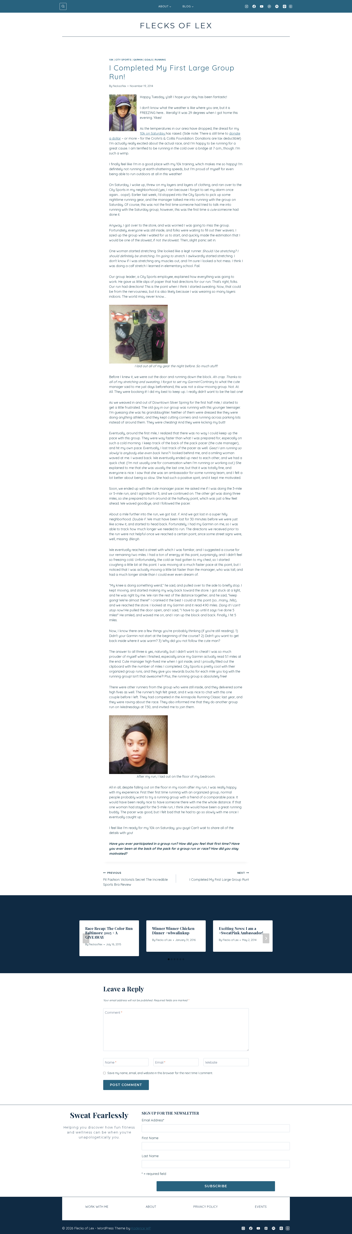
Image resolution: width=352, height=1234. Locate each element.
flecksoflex (119, 86)
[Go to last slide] (86, 938)
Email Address (153, 1120)
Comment (113, 1012)
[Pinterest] (269, 6)
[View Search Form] (63, 6)
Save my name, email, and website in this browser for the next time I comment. (160, 1073)
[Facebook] (254, 6)
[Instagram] (246, 6)
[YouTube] (261, 6)
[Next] (266, 938)
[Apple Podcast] (284, 6)
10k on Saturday (153, 133)
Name (110, 1062)
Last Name (150, 1156)
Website (211, 1062)
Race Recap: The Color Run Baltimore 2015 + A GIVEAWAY (109, 933)
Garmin (138, 59)
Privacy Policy (205, 1207)
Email (160, 1062)
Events (261, 1207)
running (160, 59)
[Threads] (290, 6)
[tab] (169, 959)
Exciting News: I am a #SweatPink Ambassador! (241, 930)
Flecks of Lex (164, 940)
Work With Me (97, 1207)
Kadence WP (141, 1228)
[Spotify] (277, 6)
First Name (150, 1138)
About (151, 1207)
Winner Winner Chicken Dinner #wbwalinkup (173, 930)
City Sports (123, 59)
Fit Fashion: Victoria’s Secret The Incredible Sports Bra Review (135, 879)
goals (148, 59)
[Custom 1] (287, 1228)
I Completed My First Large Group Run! (219, 876)
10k (111, 59)
